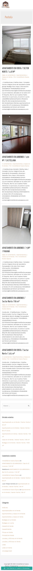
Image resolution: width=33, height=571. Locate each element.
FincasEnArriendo (8, 535)
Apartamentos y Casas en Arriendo (13, 514)
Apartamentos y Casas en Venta (12, 517)
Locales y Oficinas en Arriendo (12, 538)
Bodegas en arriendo (9, 520)
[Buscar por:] (16, 406)
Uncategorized (7, 551)
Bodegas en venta (8, 523)
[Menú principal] (29, 4)
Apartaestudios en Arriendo (11, 510)
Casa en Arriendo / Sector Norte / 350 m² (16, 439)
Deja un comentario (8, 75)
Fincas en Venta (7, 532)
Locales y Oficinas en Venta (11, 541)
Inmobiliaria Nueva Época (10, 461)
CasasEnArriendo (7, 526)
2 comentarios (7, 164)
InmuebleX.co (23, 566)
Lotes (4, 545)
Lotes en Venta (7, 548)
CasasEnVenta (6, 529)
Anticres (5, 507)
